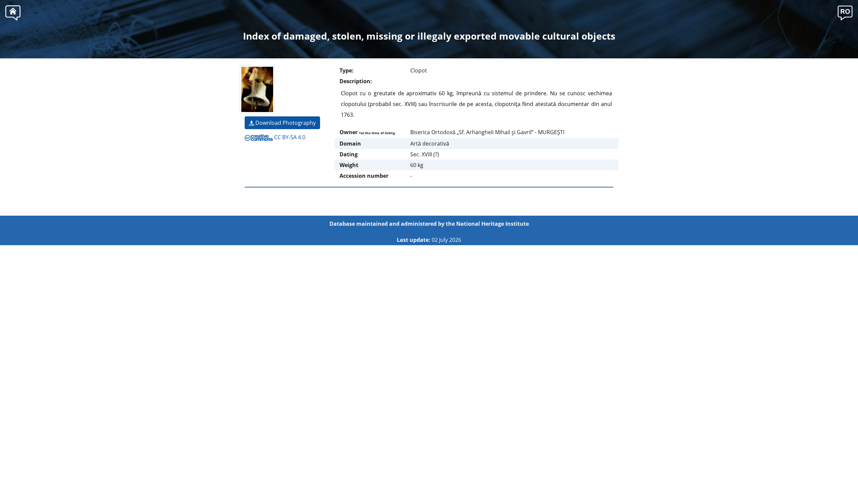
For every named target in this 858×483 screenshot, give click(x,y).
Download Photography (285, 122)
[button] (845, 12)
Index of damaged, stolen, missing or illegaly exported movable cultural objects (429, 36)
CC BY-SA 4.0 (289, 137)
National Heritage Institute (492, 223)
